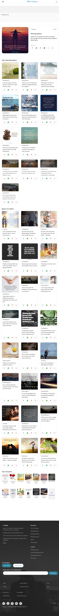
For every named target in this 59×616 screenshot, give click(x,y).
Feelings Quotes (25, 285)
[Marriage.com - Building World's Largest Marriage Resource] (32, 2)
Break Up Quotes (25, 391)
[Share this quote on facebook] (33, 48)
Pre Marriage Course (36, 555)
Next (55, 29)
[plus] (53, 48)
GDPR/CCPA (6, 596)
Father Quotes (44, 229)
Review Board (23, 583)
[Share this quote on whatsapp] (37, 48)
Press (48, 583)
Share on (33, 45)
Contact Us (6, 592)
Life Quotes (20, 481)
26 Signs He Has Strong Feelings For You (13, 532)
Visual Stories (34, 542)
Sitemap (4, 606)
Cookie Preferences (22, 596)
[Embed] (49, 48)
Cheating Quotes (25, 229)
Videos (32, 539)
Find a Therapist (35, 528)
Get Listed (7, 565)
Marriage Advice (35, 531)
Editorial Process (24, 586)
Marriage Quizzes (35, 534)
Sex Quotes (5, 229)
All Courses (33, 558)
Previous (33, 29)
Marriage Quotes (36, 34)
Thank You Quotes (45, 285)
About (4, 583)
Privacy (5, 586)
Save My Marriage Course (37, 552)
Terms (47, 586)
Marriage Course (35, 549)
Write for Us (18, 565)
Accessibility (20, 592)
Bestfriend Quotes (44, 391)
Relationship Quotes (7, 382)
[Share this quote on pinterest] (41, 48)
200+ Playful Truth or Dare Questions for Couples (15, 535)
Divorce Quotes (51, 481)
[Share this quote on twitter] (45, 48)
